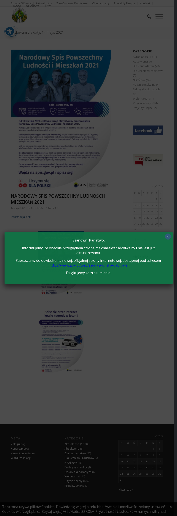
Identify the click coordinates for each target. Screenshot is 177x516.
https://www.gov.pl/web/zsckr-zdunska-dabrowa (88, 265)
